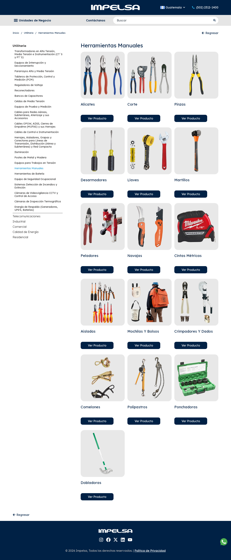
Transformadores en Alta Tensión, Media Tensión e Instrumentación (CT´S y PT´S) (38, 54)
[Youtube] (130, 539)
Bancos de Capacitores (28, 95)
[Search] (215, 20)
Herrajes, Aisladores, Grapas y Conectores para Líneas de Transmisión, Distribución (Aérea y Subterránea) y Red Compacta (35, 142)
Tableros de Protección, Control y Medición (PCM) (34, 78)
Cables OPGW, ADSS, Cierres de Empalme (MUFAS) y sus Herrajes (34, 125)
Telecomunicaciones (26, 216)
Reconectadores (24, 90)
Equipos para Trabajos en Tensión (35, 163)
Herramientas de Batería (29, 173)
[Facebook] (108, 539)
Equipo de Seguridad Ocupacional (35, 179)
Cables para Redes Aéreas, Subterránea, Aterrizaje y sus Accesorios (31, 115)
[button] (16, 20)
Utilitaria (19, 46)
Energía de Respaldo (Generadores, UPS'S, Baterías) (36, 208)
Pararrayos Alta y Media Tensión (34, 71)
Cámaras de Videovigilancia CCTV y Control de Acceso (36, 194)
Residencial (20, 237)
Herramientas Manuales (28, 168)
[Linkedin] (123, 539)
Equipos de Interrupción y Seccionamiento (30, 64)
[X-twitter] (115, 539)
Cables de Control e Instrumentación (36, 132)
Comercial (20, 226)
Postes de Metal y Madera (30, 157)
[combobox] (162, 20)
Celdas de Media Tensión (29, 101)
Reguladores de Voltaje (28, 85)
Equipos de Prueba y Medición (32, 106)
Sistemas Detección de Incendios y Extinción (35, 186)
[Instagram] (101, 539)
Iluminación (21, 152)
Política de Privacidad (150, 550)
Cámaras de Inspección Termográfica (37, 201)
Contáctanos (95, 20)
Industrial (19, 221)
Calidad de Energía (25, 232)
